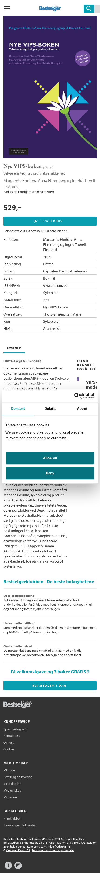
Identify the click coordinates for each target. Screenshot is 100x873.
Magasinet (10, 797)
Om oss (8, 742)
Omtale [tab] (14, 347)
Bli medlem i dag (49, 685)
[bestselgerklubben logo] (17, 705)
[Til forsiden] (50, 10)
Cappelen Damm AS (18, 850)
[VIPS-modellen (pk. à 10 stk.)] (78, 380)
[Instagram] (18, 867)
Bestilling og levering (17, 777)
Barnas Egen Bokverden (20, 825)
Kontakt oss (11, 736)
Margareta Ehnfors (19, 180)
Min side (9, 770)
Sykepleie (50, 292)
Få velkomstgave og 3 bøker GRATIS (48, 671)
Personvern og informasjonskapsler (53, 850)
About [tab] (82, 408)
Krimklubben (12, 818)
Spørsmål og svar (15, 729)
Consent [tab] (18, 408)
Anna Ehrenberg (52, 180)
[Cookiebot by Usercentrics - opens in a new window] (74, 396)
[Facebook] (8, 867)
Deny (50, 473)
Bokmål (49, 278)
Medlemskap (12, 790)
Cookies (8, 749)
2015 (47, 256)
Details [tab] (50, 408)
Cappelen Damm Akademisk (65, 271)
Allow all (50, 458)
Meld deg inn (12, 784)
